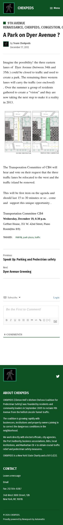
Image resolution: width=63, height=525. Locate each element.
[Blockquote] (32, 320)
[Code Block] (36, 320)
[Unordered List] (27, 320)
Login (56, 297)
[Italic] (11, 320)
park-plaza (28, 237)
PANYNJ (19, 237)
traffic (37, 237)
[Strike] (19, 320)
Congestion (50, 27)
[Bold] (6, 320)
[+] (48, 320)
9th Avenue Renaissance (14, 25)
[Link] (40, 320)
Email (6, 482)
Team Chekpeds (22, 43)
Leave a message (12, 475)
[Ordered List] (23, 320)
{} (44, 320)
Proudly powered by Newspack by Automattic (24, 519)
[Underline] (15, 320)
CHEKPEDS (26, 8)
